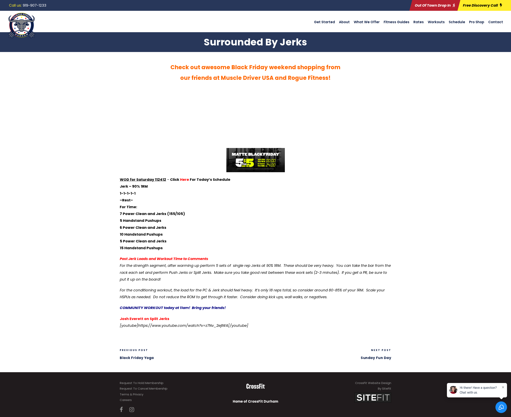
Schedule (457, 22)
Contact (495, 22)
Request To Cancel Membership (143, 388)
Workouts (436, 22)
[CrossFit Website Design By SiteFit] (373, 397)
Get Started (324, 22)
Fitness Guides (396, 22)
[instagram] (131, 409)
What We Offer (367, 22)
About (344, 22)
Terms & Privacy (131, 394)
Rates (418, 22)
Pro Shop (476, 22)
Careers (126, 400)
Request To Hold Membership (141, 383)
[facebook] (121, 409)
